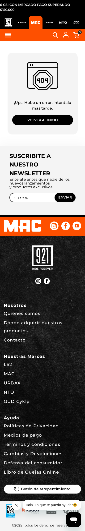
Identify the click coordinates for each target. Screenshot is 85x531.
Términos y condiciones (32, 444)
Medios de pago (23, 435)
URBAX (12, 383)
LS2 (8, 364)
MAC (9, 373)
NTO (9, 392)
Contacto (15, 340)
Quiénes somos (22, 313)
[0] (76, 35)
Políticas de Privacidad (31, 426)
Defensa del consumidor (33, 463)
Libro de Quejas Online (31, 472)
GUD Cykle (17, 401)
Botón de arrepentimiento (46, 489)
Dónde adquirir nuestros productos (33, 326)
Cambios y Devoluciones (33, 453)
